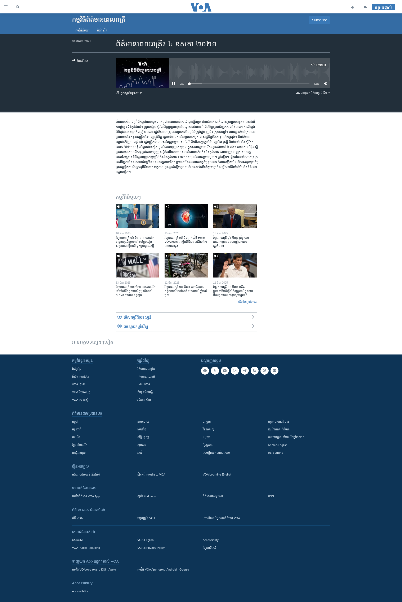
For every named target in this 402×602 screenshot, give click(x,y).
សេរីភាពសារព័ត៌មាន (279, 429)
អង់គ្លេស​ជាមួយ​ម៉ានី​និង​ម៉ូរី (86, 474)
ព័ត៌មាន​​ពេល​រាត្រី (146, 376)
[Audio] (352, 7)
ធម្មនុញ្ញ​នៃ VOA (146, 518)
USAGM (77, 540)
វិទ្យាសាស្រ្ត (208, 429)
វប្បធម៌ (206, 437)
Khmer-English (277, 445)
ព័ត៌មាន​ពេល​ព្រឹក (146, 368)
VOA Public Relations (86, 547)
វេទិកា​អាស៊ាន (144, 399)
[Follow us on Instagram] (235, 371)
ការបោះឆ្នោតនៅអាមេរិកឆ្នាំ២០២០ (286, 437)
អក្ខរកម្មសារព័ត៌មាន (278, 421)
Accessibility (211, 540)
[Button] (80, 61)
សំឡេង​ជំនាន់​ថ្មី (145, 392)
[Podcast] (264, 371)
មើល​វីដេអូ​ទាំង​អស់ (247, 302)
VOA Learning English (217, 474)
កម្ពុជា (75, 421)
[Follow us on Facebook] (205, 371)
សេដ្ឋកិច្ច (142, 429)
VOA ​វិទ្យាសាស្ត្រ (81, 392)
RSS (271, 496)
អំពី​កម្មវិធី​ (102, 30)
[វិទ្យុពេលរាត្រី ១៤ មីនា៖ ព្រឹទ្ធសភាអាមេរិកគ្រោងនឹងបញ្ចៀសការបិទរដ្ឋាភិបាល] (235, 216)
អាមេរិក (76, 437)
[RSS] (255, 371)
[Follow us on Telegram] (245, 371)
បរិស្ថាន (207, 421)
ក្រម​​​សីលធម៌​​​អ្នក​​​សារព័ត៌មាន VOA (221, 518)
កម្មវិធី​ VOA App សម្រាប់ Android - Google (163, 569)
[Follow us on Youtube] (225, 371)
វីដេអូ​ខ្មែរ (76, 368)
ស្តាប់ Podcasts (146, 496)
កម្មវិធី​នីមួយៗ (82, 30)
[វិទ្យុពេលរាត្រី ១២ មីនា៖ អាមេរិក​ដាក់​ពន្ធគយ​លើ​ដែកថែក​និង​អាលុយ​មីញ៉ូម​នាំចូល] (186, 265)
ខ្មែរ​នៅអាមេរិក (79, 445)
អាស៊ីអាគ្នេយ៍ (79, 452)
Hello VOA (143, 384)
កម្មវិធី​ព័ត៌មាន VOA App (86, 496)
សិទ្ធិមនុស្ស (143, 437)
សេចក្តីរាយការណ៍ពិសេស (216, 452)
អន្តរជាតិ (76, 429)
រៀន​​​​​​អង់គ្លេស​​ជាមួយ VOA (151, 474)
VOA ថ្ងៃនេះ (78, 384)
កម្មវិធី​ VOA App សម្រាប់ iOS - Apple (94, 569)
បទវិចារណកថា (276, 452)
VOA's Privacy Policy (151, 547)
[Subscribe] (274, 371)
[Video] (365, 7)
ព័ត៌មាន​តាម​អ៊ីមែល (213, 496)
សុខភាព (142, 445)
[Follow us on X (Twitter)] (215, 371)
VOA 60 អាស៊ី (80, 399)
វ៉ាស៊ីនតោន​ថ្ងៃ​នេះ (81, 376)
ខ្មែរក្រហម (208, 445)
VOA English (145, 540)
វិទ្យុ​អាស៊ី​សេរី (209, 547)
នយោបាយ (143, 421)
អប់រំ (139, 452)
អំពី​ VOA (77, 518)
